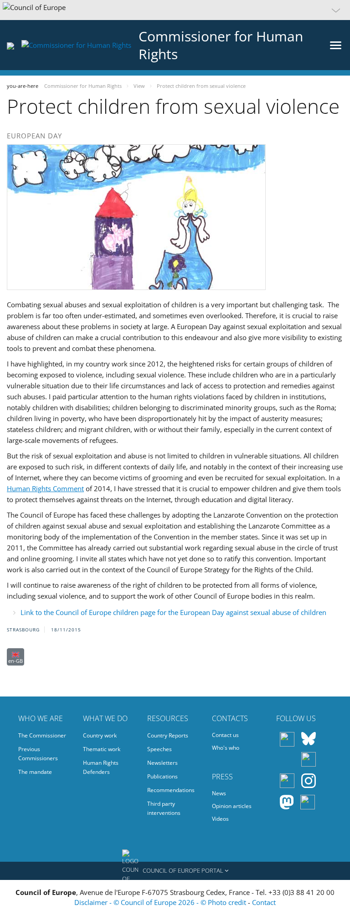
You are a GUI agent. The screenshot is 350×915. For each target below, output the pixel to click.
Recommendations (171, 790)
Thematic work (101, 749)
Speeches (159, 749)
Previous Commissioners (38, 753)
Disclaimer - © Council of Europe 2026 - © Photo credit (161, 902)
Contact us (225, 735)
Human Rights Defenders (100, 767)
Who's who (225, 748)
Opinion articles (232, 806)
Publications (162, 776)
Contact (264, 902)
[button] (175, 10)
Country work (100, 735)
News (219, 793)
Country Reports (167, 735)
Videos (220, 819)
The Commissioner (42, 735)
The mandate (35, 772)
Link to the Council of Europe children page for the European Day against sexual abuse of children (173, 612)
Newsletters (162, 763)
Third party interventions (163, 808)
